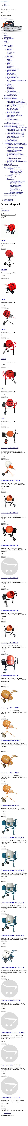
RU (5, 1)
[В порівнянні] (8, 278)
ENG (7, 1)
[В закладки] (6, 278)
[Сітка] (2, 208)
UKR (2, 1)
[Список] (1, 208)
